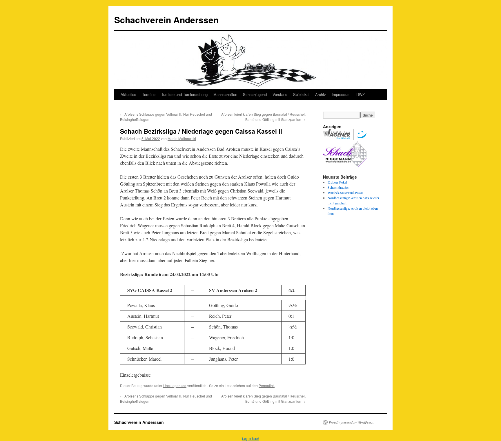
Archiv (320, 94)
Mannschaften (225, 94)
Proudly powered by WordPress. (351, 422)
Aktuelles (128, 94)
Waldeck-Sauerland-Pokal (345, 192)
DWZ (360, 94)
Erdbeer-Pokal (337, 182)
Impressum (341, 94)
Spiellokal (301, 94)
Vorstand (280, 94)
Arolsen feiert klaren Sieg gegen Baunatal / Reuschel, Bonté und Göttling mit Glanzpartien (263, 117)
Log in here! (250, 438)
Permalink (267, 385)
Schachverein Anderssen (166, 19)
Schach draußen (338, 187)
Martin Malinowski (182, 138)
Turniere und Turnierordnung (184, 94)
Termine (148, 94)
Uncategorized (174, 385)
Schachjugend (255, 94)
